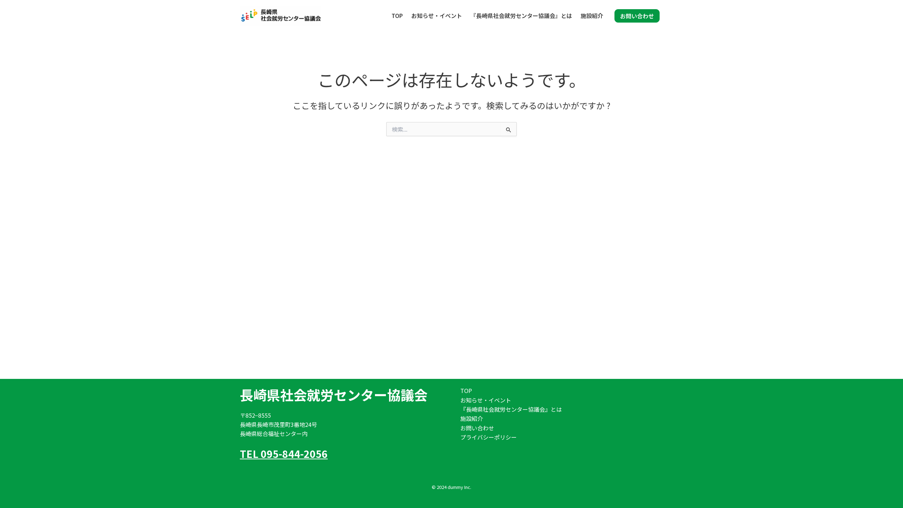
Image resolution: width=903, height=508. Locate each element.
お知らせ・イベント (436, 15)
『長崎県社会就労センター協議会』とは (521, 15)
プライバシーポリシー (488, 437)
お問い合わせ (477, 428)
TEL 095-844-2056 (284, 454)
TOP (397, 15)
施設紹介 (592, 15)
